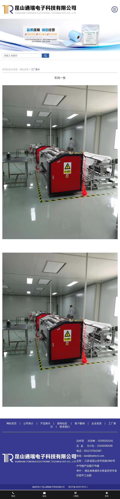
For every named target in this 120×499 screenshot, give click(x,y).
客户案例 (80, 423)
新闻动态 (62, 423)
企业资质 (97, 423)
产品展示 (45, 423)
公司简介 (28, 423)
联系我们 (65, 426)
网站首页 (10, 423)
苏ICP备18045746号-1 (78, 487)
